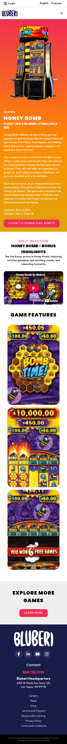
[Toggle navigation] (62, 13)
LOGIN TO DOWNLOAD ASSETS (31, 223)
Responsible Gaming (33, 716)
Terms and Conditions (33, 726)
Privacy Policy (33, 721)
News (33, 701)
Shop (34, 706)
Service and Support (33, 711)
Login (11, 3)
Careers (33, 696)
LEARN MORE (33, 612)
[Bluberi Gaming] (9, 13)
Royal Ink (45, 740)
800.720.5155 (33, 672)
